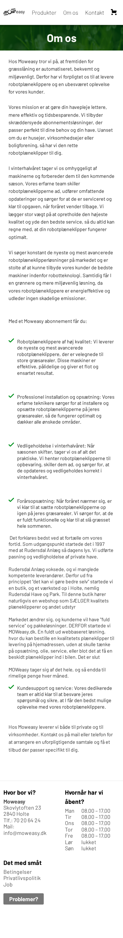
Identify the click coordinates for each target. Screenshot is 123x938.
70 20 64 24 (27, 820)
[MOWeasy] (14, 12)
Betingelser (17, 871)
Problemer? (23, 898)
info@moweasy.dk (24, 832)
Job (8, 884)
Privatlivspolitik (22, 878)
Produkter (44, 12)
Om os (70, 12)
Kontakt (94, 12)
